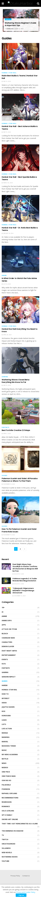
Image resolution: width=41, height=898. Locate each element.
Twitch (5, 839)
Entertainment (9, 655)
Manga (5, 733)
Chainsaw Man (8, 638)
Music (4, 750)
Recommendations (10, 798)
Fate (4, 664)
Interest (5, 698)
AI (2, 612)
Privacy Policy (15, 876)
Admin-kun (9, 29)
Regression (7, 802)
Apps (4, 625)
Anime (4, 275)
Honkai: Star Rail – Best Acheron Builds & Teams (20, 127)
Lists (4, 724)
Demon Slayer (8, 646)
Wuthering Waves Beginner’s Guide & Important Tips (20, 24)
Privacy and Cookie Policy (25, 892)
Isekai (4, 703)
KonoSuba (6, 715)
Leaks (4, 720)
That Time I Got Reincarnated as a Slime (20, 824)
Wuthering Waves (10, 857)
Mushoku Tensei (9, 746)
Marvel (5, 741)
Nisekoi (5, 767)
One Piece (6, 772)
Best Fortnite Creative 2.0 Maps (16, 430)
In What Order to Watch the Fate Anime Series (19, 279)
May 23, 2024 (19, 29)
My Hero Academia (10, 754)
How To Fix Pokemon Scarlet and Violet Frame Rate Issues (19, 530)
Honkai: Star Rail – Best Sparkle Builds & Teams (19, 178)
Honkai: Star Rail (9, 72)
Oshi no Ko (6, 780)
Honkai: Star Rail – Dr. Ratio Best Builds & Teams (20, 229)
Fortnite (5, 427)
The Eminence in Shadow (12, 831)
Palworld (6, 785)
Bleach (5, 633)
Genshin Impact (8, 677)
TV (3, 835)
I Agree (21, 895)
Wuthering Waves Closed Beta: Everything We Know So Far (15, 380)
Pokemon (6, 789)
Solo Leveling (8, 811)
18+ (3, 607)
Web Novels (7, 852)
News (4, 763)
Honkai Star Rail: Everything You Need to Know (19, 330)
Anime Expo (7, 620)
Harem (4, 685)
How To (5, 694)
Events (5, 659)
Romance (6, 806)
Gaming (8, 19)
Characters (7, 642)
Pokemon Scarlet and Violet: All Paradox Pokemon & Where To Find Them (20, 479)
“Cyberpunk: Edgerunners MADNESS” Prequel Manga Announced (23, 590)
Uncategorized (8, 844)
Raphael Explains (9, 793)
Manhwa (5, 737)
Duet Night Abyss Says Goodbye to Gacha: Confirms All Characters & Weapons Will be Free (25, 567)
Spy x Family (7, 815)
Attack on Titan (9, 629)
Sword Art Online (10, 819)
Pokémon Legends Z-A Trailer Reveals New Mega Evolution (25, 579)
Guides (4, 475)
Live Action (7, 728)
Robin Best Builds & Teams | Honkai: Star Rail (19, 76)
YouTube (5, 861)
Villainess (6, 848)
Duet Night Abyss (9, 651)
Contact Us (26, 876)
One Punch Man (8, 776)
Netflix (5, 759)
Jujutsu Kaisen (8, 707)
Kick (3, 711)
